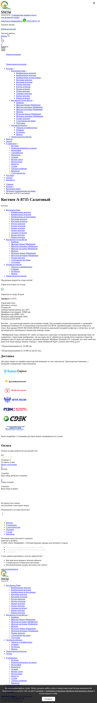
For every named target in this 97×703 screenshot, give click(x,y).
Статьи (9, 532)
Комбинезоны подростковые (23, 217)
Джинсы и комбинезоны (21, 267)
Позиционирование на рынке (24, 662)
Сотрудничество (13, 527)
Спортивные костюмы (20, 260)
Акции (9, 653)
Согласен (48, 699)
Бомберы (15, 242)
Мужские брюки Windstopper (23, 253)
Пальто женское (18, 230)
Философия (16, 665)
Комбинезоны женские (21, 212)
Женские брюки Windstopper (23, 244)
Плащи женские (18, 258)
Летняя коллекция (14, 264)
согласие (40, 691)
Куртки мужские (18, 226)
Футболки (15, 271)
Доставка (10, 529)
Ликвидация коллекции (16, 276)
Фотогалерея (16, 674)
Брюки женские (18, 235)
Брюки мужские (18, 237)
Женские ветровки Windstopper (24, 246)
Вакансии (15, 683)
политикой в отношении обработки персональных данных (69, 691)
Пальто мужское (18, 228)
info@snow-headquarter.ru (11, 21)
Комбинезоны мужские (21, 214)
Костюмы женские (19, 219)
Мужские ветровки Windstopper (24, 255)
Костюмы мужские (19, 221)
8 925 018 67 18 (33, 21)
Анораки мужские (19, 233)
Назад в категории (9, 464)
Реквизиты (15, 667)
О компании (11, 525)
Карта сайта (11, 552)
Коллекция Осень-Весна (16, 239)
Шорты (14, 274)
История (14, 660)
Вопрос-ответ (17, 671)
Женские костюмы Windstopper (24, 249)
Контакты (10, 534)
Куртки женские (18, 224)
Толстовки (15, 262)
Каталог (9, 523)
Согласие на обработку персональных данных (26, 549)
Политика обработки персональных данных (25, 547)
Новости (15, 676)
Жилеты (14, 251)
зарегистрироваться (9, 569)
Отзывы (14, 669)
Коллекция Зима (13, 210)
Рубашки (15, 269)
